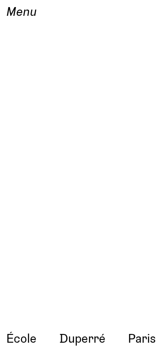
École (21, 338)
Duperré (82, 338)
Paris (142, 338)
